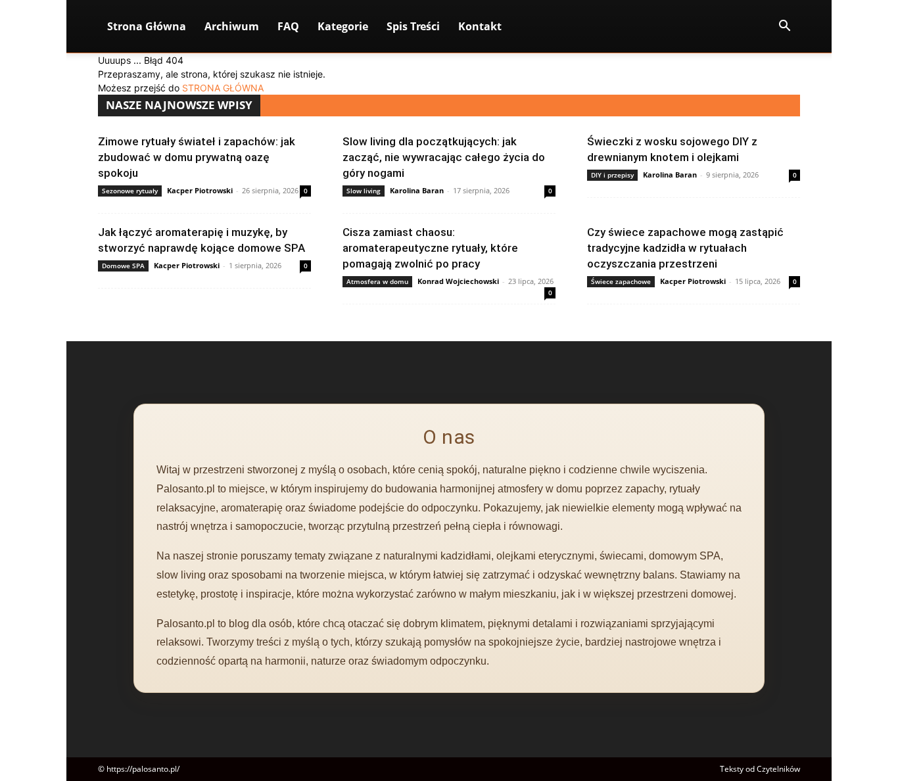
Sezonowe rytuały (130, 190)
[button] (784, 27)
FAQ (288, 26)
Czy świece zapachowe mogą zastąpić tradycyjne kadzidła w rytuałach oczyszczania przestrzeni (685, 247)
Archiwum (231, 26)
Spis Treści (413, 26)
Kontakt (480, 26)
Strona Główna (146, 26)
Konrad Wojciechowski (458, 281)
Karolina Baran (417, 190)
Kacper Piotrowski (200, 190)
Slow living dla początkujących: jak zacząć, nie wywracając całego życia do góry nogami (444, 157)
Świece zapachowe (621, 281)
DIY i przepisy (612, 174)
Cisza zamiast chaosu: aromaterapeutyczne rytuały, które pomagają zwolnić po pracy (430, 247)
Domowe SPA (123, 265)
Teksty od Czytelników (760, 768)
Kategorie (343, 26)
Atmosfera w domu (377, 281)
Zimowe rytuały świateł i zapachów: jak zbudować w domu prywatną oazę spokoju (196, 157)
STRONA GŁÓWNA (223, 87)
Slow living (363, 190)
